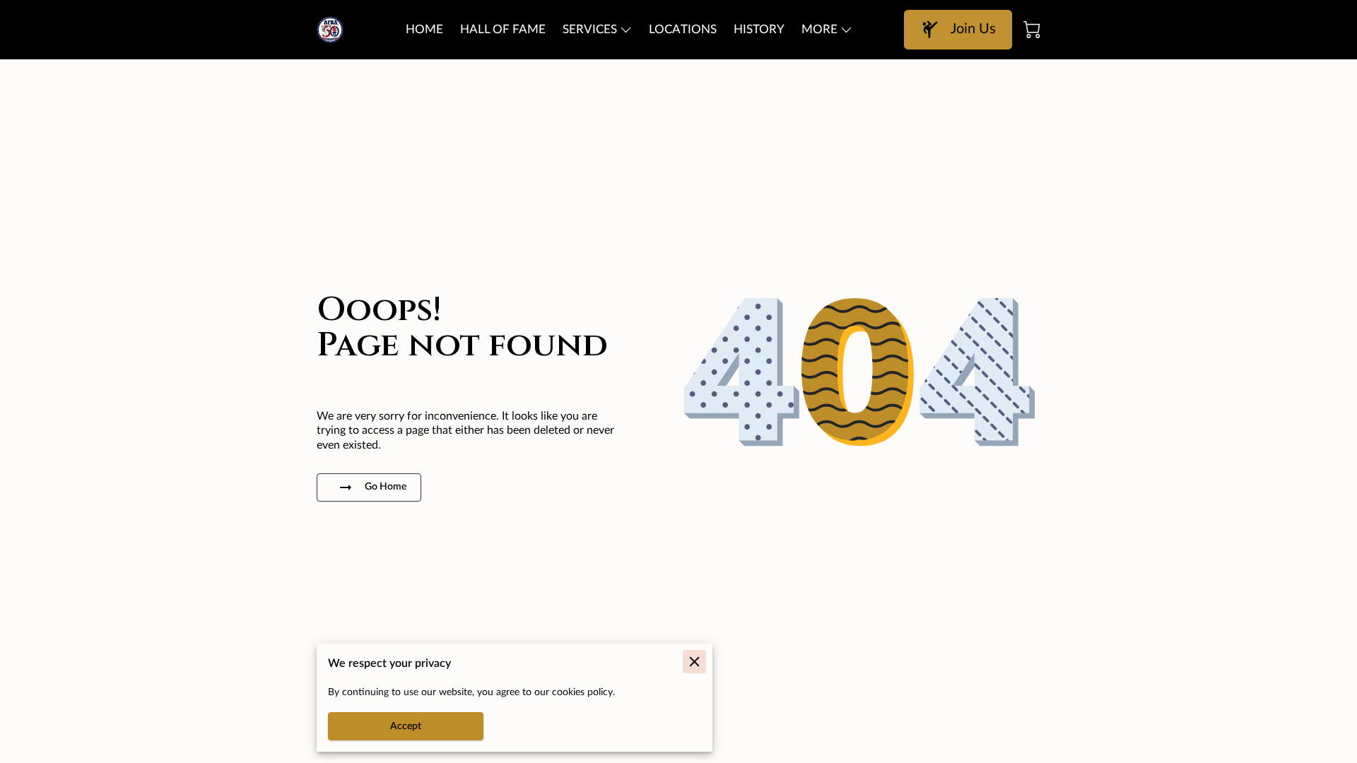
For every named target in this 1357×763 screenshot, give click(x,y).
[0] (1031, 29)
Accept (405, 726)
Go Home (385, 487)
